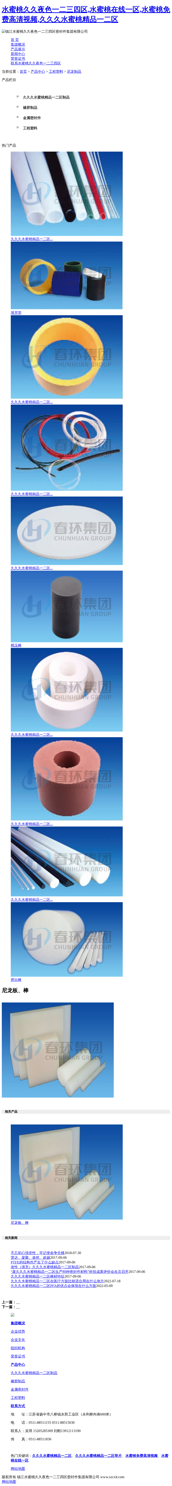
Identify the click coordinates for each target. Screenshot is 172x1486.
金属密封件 (20, 1389)
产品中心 (38, 71)
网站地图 (18, 1469)
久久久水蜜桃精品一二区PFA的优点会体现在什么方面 (53, 1286)
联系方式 (18, 1406)
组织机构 (18, 1348)
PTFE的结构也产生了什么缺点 (35, 1262)
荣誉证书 (18, 58)
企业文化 (18, 1340)
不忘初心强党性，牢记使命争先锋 (37, 1253)
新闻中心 (18, 54)
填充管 (16, 313)
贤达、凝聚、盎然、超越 (30, 1257)
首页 (23, 71)
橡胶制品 (18, 1381)
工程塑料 (56, 71)
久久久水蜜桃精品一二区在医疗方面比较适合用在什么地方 (57, 1281)
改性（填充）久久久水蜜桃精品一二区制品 (45, 1267)
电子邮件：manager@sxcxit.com (35, 1447)
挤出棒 (16, 980)
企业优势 (18, 1331)
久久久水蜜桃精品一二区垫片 (98, 1456)
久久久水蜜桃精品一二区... (32, 239)
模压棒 (16, 645)
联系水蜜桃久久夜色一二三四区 (36, 63)
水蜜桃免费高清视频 (141, 1456)
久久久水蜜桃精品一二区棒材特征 (37, 1276)
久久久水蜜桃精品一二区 (52, 1456)
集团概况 (18, 44)
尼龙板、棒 (20, 1223)
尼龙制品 (74, 71)
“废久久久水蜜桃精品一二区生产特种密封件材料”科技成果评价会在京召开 (70, 1272)
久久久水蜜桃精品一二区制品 (34, 1373)
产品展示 (18, 49)
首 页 (15, 40)
